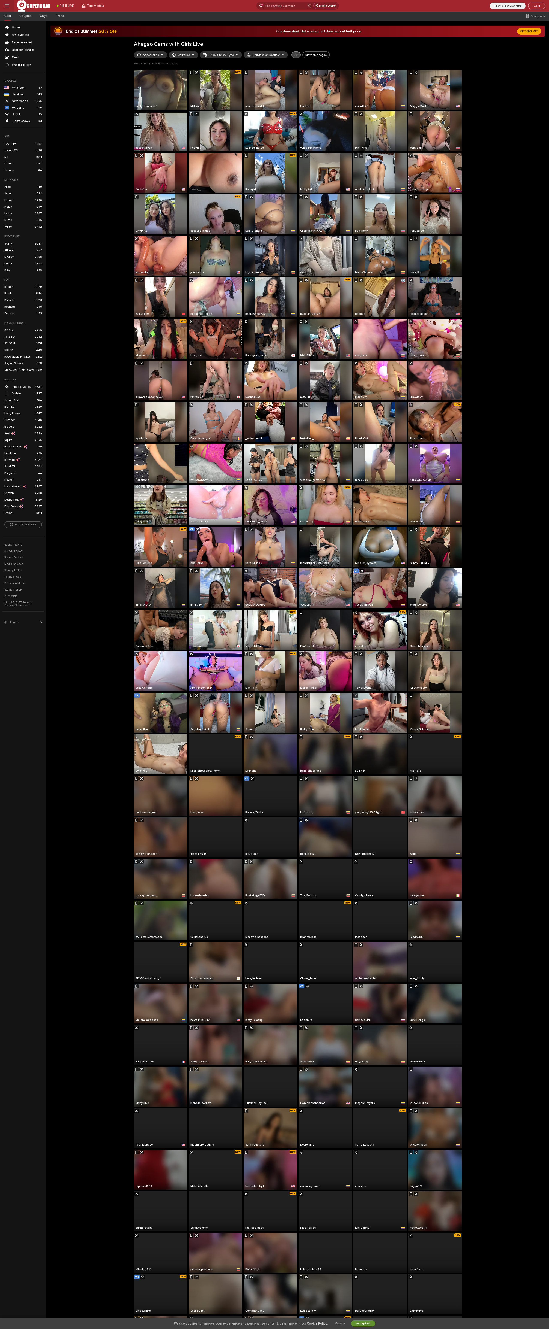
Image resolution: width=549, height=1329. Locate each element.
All (296, 55)
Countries (184, 55)
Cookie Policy (317, 1323)
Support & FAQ (13, 544)
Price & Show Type (221, 55)
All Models (10, 596)
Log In (537, 5)
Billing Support (13, 551)
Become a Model (14, 583)
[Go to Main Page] (33, 6)
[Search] (309, 6)
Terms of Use (12, 576)
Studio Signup (13, 589)
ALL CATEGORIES (25, 524)
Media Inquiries (13, 563)
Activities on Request (266, 55)
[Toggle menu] (7, 6)
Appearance (151, 55)
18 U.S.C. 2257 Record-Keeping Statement (18, 604)
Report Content (13, 557)
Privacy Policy (13, 570)
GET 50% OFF (529, 31)
